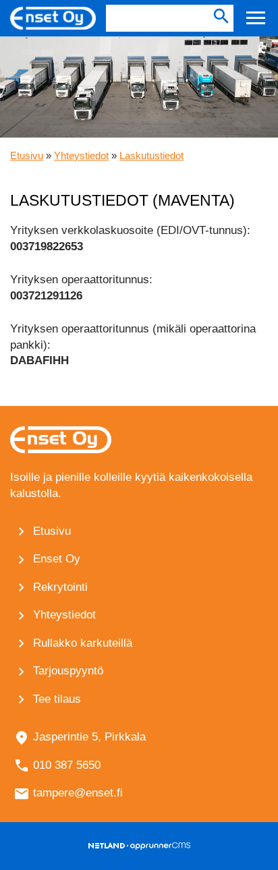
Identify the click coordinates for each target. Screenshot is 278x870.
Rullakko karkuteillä (82, 643)
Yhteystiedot (81, 155)
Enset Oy (56, 558)
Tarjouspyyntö (68, 670)
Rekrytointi (60, 587)
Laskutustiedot (151, 155)
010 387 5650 (67, 765)
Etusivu (26, 155)
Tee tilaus (57, 699)
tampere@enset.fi (78, 792)
